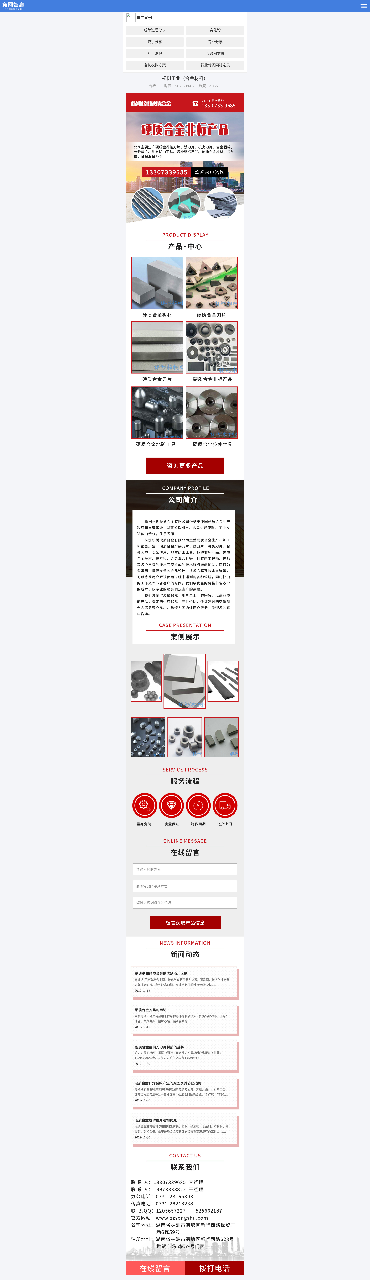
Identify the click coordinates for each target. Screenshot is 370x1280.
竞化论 (215, 30)
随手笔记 (154, 54)
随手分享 (154, 42)
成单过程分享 (155, 30)
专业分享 (215, 42)
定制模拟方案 (155, 65)
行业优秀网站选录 (215, 65)
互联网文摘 (215, 54)
